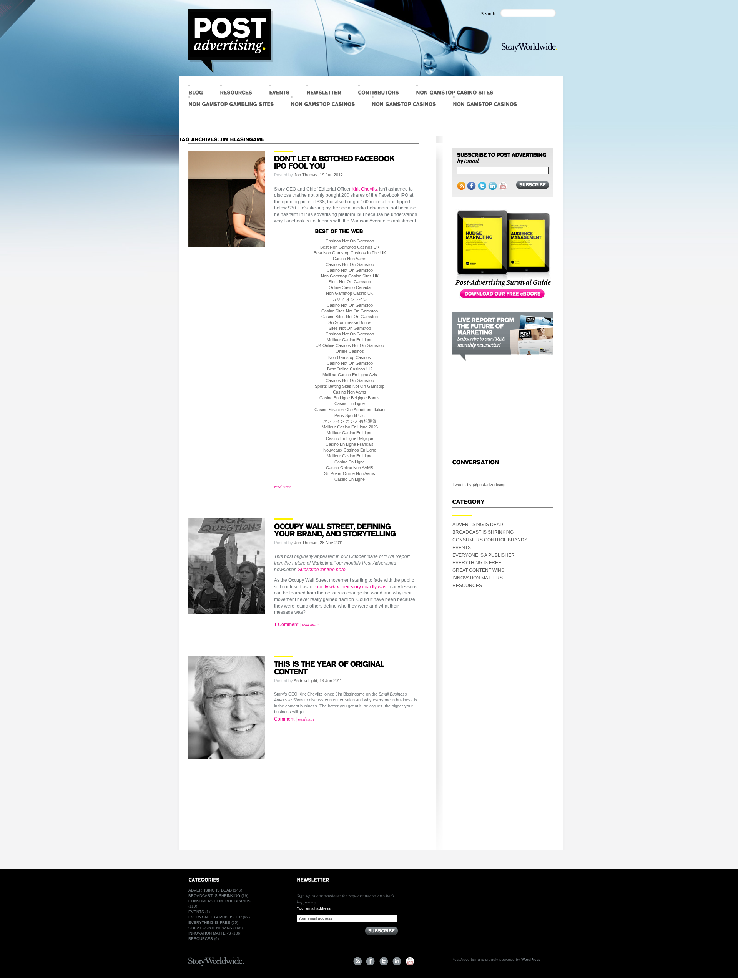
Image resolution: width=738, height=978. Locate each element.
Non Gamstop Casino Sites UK (350, 276)
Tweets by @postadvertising (478, 484)
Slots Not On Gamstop (350, 281)
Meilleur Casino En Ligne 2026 (350, 427)
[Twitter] (482, 186)
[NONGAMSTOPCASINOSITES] (454, 90)
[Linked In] (492, 186)
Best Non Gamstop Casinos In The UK (350, 253)
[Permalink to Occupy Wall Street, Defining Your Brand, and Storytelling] (336, 529)
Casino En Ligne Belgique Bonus (349, 397)
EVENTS (461, 547)
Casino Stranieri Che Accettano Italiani (349, 409)
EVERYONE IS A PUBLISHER (483, 555)
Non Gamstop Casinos (349, 357)
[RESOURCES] (236, 90)
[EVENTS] (279, 90)
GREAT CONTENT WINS (478, 570)
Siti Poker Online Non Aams (349, 473)
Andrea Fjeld (305, 680)
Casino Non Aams (349, 258)
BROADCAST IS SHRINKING (483, 532)
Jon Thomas (305, 175)
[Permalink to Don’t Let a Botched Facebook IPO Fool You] (335, 161)
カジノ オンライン (349, 299)
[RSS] (461, 186)
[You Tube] (410, 961)
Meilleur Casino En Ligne (349, 339)
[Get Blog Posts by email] (501, 158)
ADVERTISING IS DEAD (477, 524)
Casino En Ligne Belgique (349, 438)
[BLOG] (195, 90)
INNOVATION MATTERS (477, 578)
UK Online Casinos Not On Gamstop (350, 345)
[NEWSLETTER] (323, 90)
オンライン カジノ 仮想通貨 (349, 421)
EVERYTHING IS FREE (476, 562)
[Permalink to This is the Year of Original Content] (330, 667)
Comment (284, 719)
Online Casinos (350, 351)
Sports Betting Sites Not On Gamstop (349, 386)
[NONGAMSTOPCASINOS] (323, 102)
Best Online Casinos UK (349, 369)
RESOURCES (467, 585)
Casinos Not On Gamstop (350, 241)
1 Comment (286, 624)
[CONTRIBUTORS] (378, 90)
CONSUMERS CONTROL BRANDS (489, 540)
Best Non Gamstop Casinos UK (349, 247)
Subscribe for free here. (322, 569)
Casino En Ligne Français (350, 444)
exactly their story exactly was (350, 586)
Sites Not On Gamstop (350, 328)
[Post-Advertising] (230, 42)
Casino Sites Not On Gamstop (349, 311)
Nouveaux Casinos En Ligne (349, 450)
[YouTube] (503, 186)
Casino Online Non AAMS (349, 467)
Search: (488, 14)
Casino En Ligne (349, 403)
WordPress (530, 959)
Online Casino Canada (350, 287)
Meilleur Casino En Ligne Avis (349, 374)
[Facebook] (471, 186)
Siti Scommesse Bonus (349, 322)
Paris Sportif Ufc (349, 415)
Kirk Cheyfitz (365, 189)
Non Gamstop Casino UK (349, 293)
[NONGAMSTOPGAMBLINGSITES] (231, 102)
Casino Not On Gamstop (350, 270)
